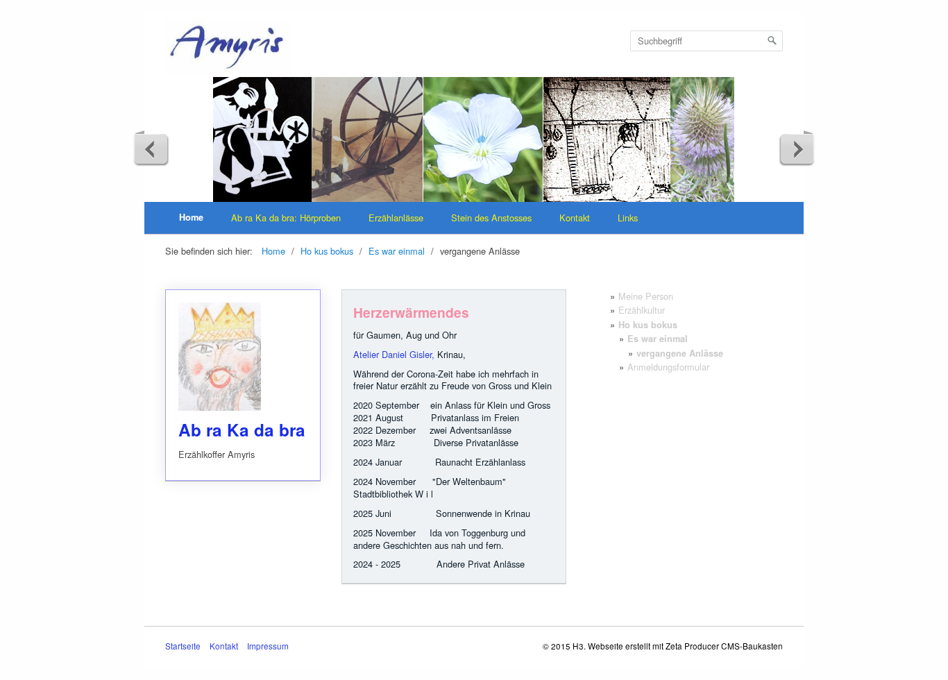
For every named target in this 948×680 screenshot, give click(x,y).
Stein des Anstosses (491, 217)
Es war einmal (657, 338)
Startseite (183, 646)
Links (628, 217)
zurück (151, 148)
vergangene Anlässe (679, 353)
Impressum (268, 646)
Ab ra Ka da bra (243, 385)
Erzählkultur (641, 309)
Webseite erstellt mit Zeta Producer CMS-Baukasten (685, 646)
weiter (797, 148)
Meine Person (645, 296)
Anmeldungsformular (668, 366)
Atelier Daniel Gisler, (393, 354)
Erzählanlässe (396, 217)
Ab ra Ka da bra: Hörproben (286, 217)
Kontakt (574, 217)
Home (191, 217)
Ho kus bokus (647, 324)
